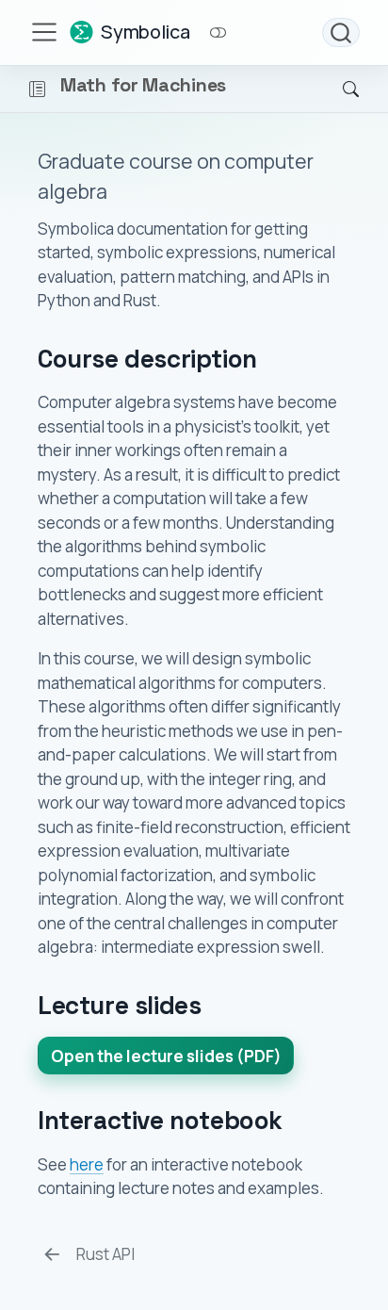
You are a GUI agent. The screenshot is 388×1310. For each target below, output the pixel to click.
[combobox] (341, 32)
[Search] (341, 32)
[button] (37, 89)
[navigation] (185, 89)
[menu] (44, 32)
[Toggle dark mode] (217, 32)
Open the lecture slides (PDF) (166, 1056)
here (87, 1164)
